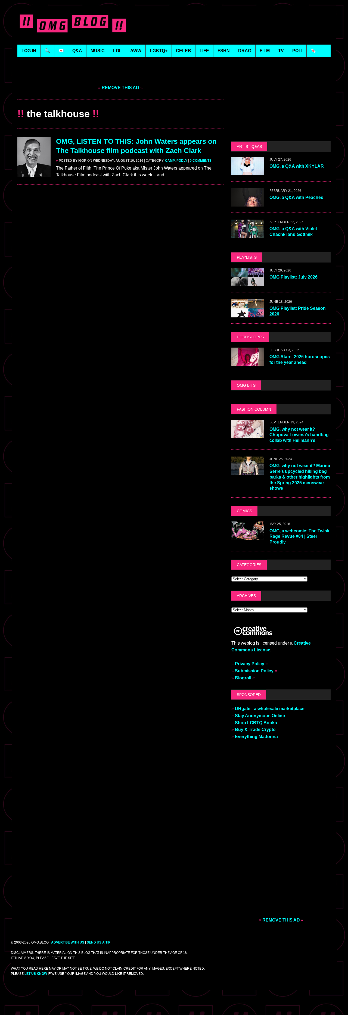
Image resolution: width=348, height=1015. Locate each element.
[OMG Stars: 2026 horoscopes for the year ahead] (247, 362)
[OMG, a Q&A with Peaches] (247, 203)
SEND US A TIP (98, 942)
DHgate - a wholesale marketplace (269, 708)
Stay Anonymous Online (260, 715)
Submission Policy (254, 671)
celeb (183, 50)
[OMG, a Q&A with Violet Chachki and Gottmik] (247, 234)
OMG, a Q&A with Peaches (296, 197)
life (204, 50)
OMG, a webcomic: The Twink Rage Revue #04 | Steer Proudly (299, 537)
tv (281, 50)
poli (297, 50)
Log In (28, 50)
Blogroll (243, 678)
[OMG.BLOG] (73, 22)
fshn (223, 50)
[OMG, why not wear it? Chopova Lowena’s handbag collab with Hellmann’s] (247, 434)
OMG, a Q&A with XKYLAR (296, 166)
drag (244, 50)
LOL (117, 50)
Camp (170, 161)
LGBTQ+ (158, 50)
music (98, 50)
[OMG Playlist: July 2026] (247, 282)
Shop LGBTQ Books (256, 722)
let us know (35, 974)
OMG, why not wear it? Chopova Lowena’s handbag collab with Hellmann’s (299, 435)
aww (135, 50)
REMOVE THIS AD (120, 87)
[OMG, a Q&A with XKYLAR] (247, 171)
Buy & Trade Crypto (255, 729)
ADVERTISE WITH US (67, 942)
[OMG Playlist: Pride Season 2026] (247, 313)
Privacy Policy (249, 663)
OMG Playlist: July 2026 (293, 277)
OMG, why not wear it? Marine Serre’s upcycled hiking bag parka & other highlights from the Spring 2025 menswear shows (299, 477)
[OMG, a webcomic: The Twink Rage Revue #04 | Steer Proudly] (247, 536)
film (265, 50)
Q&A (77, 50)
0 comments (201, 161)
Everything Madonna (256, 736)
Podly (181, 161)
